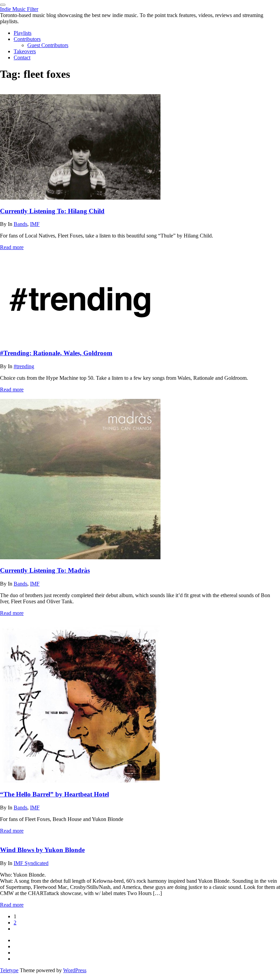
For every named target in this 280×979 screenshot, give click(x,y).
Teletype (9, 970)
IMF (35, 224)
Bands (20, 224)
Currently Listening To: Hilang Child (52, 211)
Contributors (27, 39)
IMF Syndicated (31, 863)
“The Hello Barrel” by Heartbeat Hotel (54, 794)
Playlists (22, 33)
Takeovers (25, 51)
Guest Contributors (47, 45)
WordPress (74, 970)
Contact (22, 57)
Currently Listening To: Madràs (45, 570)
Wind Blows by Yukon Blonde (42, 849)
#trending (24, 366)
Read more (12, 247)
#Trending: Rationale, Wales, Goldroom (56, 353)
